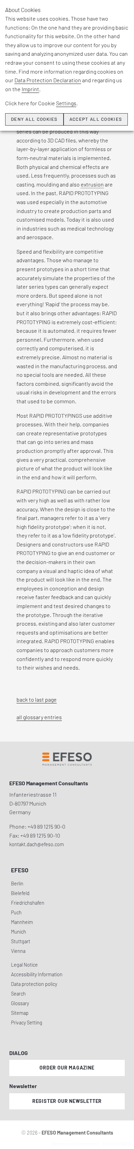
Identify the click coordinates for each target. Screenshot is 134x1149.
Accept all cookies (95, 119)
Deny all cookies (34, 119)
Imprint (30, 89)
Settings (66, 103)
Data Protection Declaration (47, 80)
